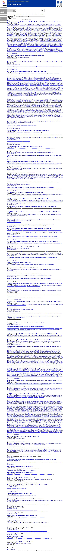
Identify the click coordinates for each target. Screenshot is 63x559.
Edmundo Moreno (17, 195)
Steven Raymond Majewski (58, 41)
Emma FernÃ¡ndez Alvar (16, 389)
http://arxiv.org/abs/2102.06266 (11, 249)
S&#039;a (59, 91)
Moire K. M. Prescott (55, 44)
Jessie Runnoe (31, 112)
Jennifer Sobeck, (36, 390)
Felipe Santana (22, 317)
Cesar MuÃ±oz (19, 169)
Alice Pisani (16, 367)
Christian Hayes (31, 137)
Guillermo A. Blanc (33, 26)
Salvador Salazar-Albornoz (53, 369)
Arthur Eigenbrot (25, 355)
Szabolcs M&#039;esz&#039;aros (57, 109)
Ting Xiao (53, 375)
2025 (43, 14)
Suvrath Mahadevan (52, 362)
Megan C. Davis (28, 30)
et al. (23, 203)
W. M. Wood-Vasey (43, 375)
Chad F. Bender (55, 403)
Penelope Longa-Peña (51, 254)
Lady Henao (47, 232)
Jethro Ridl (18, 368)
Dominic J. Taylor (10, 163)
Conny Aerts (20, 77)
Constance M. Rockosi (45, 368)
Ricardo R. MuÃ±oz (10, 176)
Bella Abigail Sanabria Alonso (49, 24)
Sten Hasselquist (36, 137)
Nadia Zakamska (50, 94)
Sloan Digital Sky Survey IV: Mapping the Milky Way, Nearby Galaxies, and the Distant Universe (24, 399)
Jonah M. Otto (60, 43)
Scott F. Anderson (15, 25)
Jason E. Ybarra (11, 376)
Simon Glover (47, 83)
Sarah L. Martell (30, 304)
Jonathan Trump (17, 93)
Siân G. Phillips (45, 163)
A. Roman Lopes (13, 369)
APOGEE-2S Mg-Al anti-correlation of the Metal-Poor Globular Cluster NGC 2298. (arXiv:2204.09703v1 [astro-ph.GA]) (29, 150)
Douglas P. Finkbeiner (14, 104)
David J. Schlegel (54, 370)
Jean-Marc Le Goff (38, 361)
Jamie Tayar (18, 49)
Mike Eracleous (47, 82)
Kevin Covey (53, 102)
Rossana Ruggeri (40, 369)
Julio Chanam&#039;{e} (47, 28)
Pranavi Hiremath (35, 36)
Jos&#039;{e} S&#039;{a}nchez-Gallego (45, 48)
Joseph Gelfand (49, 33)
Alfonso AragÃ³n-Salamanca (20, 402)
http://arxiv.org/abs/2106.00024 (11, 234)
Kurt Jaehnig (14, 360)
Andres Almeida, (23, 330)
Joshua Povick (41, 177)
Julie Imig (59, 85)
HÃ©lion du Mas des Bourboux (15, 409)
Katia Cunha (45, 175)
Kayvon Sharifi (24, 47)
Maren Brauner (35, 61)
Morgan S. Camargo (25, 61)
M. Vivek (24, 374)
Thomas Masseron (38, 328)
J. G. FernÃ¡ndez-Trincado (15, 328)
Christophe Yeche (16, 376)
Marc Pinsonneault (42, 44)
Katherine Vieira (24, 215)
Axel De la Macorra (25, 354)
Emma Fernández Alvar (16, 396)
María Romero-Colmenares (43, 254)
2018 (21, 14)
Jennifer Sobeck (9, 178)
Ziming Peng (32, 44)
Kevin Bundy (54, 351)
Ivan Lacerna (36, 86)
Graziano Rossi (32, 369)
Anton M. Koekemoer (57, 38)
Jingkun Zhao (14, 52)
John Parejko (55, 365)
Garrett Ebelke (20, 355)
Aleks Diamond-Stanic (42, 408)
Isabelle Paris (60, 365)
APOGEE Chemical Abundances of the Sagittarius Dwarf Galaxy (19, 386)
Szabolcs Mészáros (29, 214)
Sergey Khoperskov (19, 38)
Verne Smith (25, 231)
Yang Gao (14, 357)
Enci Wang (44, 374)
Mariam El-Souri (16, 322)
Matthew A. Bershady (16, 401)
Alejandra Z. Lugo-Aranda (50, 41)
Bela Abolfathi (22, 401)
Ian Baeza (8, 152)
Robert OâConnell (50, 175)
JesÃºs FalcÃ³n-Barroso (10, 356)
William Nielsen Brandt (51, 79)
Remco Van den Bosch (54, 373)
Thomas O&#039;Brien (39, 88)
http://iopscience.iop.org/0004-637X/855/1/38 (14, 331)
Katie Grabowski (20, 34)
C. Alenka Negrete (15, 43)
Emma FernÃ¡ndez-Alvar (11, 341)
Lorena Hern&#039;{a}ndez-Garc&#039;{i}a (16, 36)
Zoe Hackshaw (52, 105)
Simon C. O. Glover (57, 33)
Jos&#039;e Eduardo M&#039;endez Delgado (28, 81)
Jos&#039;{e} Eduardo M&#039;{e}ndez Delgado (54, 30)
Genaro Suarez (33, 372)
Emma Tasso (14, 49)
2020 (27, 14)
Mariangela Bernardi (13, 404)
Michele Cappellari (31, 352)
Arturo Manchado (45, 363)
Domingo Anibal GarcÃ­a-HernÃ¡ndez (52, 61)
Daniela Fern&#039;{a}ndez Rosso (16, 46)
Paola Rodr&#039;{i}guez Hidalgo (31, 45)
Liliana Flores (26, 32)
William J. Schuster (22, 341)
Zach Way (45, 51)
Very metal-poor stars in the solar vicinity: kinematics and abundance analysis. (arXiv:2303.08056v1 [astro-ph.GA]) (28, 130)
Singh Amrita (43, 99)
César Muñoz (9, 225)
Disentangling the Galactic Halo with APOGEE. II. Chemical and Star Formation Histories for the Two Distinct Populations (29, 339)
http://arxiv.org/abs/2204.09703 (11, 153)
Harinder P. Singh (23, 254)
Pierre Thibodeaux (29, 49)
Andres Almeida (21, 176)
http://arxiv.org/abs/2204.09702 (11, 159)
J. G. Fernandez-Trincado (15, 335)
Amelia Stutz (36, 48)
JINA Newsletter (2, 18)
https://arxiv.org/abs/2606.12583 (12, 58)
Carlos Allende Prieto (47, 341)
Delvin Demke (13, 103)
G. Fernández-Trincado (19, 121)
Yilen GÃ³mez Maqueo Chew (52, 405)
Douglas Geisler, (48, 342)
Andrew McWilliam (29, 388)
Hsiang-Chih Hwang (46, 85)
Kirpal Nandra (17, 88)
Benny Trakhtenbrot (52, 49)
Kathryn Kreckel (25, 39)
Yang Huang (41, 85)
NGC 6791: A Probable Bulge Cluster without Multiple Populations (19, 307)
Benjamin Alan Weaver (50, 374)
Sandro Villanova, (26, 178)
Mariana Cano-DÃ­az (49, 408)
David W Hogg (42, 36)
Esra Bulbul (27, 27)
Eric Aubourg (9, 349)
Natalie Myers (56, 87)
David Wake (31, 374)
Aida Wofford (61, 51)
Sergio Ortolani (36, 132)
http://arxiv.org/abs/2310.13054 (11, 123)
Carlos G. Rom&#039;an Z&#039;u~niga (23, 95)
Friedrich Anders (47, 99)
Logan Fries (59, 82)
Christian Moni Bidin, (22, 220)
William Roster (24, 46)
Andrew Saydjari (58, 112)
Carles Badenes (58, 25)
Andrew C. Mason (15, 137)
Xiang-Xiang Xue (41, 94)
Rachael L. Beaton (46, 137)
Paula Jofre (9, 37)
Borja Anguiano (26, 176)
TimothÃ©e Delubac (13, 354)
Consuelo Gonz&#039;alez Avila (12, 100)
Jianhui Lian (53, 40)
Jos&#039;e (55, 91)
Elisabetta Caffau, (38, 322)
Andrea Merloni (9, 42)
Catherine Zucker (27, 52)
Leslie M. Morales (42, 42)
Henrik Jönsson (51, 137)
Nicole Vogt (27, 374)
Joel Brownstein (22, 232)
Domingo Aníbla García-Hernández (17, 384)
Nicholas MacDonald (34, 362)
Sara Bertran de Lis (44, 350)
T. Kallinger (36, 360)
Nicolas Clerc (31, 353)
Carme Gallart (54, 174)
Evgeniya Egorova (31, 82)
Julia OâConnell (24, 297)
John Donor (14, 82)
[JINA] (59, 6)
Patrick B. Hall (16, 35)
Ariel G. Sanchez (16, 370)
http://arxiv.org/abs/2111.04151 (11, 185)
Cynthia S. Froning (14, 83)
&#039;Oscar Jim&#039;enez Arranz (49, 77)
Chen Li (42, 361)
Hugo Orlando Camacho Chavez (18, 352)
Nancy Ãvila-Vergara (34, 341)
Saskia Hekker (37, 35)
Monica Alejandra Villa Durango (28, 103)
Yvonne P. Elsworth (37, 355)
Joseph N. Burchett (34, 27)
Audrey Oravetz (55, 43)
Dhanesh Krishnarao (33, 39)
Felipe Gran (17, 231)
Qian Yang (45, 94)
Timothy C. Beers (44, 121)
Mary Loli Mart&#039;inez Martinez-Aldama (22, 109)
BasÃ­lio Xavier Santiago (31, 370)
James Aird (31, 24)
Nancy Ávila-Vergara (34, 383)
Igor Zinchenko (22, 52)
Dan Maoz (27, 87)
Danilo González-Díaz (10, 121)
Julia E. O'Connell (19, 230)
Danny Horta (37, 85)
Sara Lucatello (28, 362)
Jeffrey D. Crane (19, 407)
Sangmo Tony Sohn (19, 329)
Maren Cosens (28, 29)
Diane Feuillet (41, 137)
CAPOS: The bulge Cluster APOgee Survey (15, 166)
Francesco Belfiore (32, 350)
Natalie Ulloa (33, 50)
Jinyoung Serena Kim (35, 38)
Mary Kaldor (52, 37)
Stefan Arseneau (22, 25)
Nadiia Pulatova (12, 45)
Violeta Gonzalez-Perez (32, 358)
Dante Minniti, (18, 317)
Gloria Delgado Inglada (51, 389)
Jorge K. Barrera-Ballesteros (35, 100)
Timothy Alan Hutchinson (39, 359)
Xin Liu (13, 41)
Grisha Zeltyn (9, 95)
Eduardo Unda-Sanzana (42, 373)
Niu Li (48, 361)
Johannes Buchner (10, 80)
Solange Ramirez (30, 90)
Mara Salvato (35, 46)
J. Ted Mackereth (46, 362)
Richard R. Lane (26, 122)
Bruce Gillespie (58, 357)
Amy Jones (29, 360)
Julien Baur (17, 350)
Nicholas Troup (19, 50)
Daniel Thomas (12, 373)
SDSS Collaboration (10, 24)
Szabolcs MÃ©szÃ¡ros (45, 168)
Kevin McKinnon (31, 109)
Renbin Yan (40, 116)
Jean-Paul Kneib (54, 360)
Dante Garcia (27, 33)
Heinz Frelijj (31, 122)
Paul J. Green (34, 34)
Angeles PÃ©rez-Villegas (44, 264)
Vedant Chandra (56, 28)
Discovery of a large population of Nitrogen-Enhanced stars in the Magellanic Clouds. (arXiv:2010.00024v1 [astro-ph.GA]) (29, 278)
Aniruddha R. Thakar (23, 49)
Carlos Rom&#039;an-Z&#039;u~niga (13, 112)
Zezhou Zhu (18, 52)
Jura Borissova (57, 404)
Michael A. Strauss (16, 372)
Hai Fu (12, 357)
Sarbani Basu (50, 349)
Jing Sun (37, 372)
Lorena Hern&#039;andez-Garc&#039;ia (35, 106)
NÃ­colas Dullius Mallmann (38, 363)
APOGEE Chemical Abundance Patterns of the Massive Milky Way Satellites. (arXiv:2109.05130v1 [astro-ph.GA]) (27, 198)
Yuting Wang (41, 374)
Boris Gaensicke (48, 104)
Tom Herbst (59, 84)
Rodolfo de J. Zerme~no (33, 95)
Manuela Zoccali (54, 230)
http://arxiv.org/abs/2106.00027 (11, 239)
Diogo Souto (58, 47)
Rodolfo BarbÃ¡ (40, 297)
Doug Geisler (20, 57)
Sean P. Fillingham (40, 175)
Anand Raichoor (47, 367)
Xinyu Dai (59, 29)
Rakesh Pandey (30, 89)
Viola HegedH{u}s (55, 84)
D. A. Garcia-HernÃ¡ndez (30, 357)
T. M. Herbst (43, 35)
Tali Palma (48, 253)
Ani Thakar (26, 92)
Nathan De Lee (35, 30)
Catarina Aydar (51, 25)
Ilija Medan (37, 87)
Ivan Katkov (11, 38)
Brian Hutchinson (16, 107)
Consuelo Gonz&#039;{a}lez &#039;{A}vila (34, 25)
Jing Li (50, 86)
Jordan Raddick (49, 111)
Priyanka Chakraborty (38, 28)
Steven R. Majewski (24, 177)
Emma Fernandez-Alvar (27, 356)
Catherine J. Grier (48, 358)
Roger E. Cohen (50, 163)
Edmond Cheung (50, 352)
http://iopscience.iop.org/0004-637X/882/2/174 (14, 299)
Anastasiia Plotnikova (48, 44)
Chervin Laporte (28, 40)
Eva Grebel (19, 105)
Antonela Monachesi (21, 122)
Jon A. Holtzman (32, 85)
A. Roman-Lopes (48, 45)
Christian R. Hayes (15, 174)
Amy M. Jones (45, 37)
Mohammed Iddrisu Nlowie (44, 43)
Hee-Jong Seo (29, 371)
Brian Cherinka (57, 80)
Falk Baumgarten (12, 350)
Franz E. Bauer (45, 78)
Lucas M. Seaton (15, 47)
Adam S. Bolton (23, 351)
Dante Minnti (11, 330)
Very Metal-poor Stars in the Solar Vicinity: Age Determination (18, 141)
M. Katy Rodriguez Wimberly (41, 45)
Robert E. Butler (42, 27)
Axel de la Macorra (13, 408)
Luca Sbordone (43, 322)
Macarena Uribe (9, 73)
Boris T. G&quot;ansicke (20, 83)
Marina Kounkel (17, 39)
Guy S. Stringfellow (31, 48)
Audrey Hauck (23, 35)
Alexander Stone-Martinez (24, 48)
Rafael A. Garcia (19, 357)
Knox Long (31, 41)
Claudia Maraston (50, 363)
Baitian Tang (12, 122)
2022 (33, 14)
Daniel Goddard (17, 358)
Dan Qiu (26, 90)
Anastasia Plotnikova (10, 132)
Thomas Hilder (28, 36)
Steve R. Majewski (40, 341)
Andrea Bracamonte (55, 26)
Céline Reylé (19, 305)
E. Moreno (28, 330)
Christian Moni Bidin (10, 26)
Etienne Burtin (58, 351)
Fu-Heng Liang (35, 108)
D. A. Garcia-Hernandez (48, 335)
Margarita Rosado (60, 177)
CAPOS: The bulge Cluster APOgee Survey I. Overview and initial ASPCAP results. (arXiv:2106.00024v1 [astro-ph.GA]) (29, 228)
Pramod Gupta (9, 35)
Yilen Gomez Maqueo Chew (24, 358)
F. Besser (54, 100)
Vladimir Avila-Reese (15, 349)
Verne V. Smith (59, 174)
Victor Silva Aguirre (58, 371)
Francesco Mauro (56, 121)
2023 (37, 14)
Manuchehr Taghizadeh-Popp (55, 48)
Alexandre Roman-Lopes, (58, 269)
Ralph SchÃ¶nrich (13, 371)
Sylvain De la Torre (31, 354)
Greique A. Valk (56, 50)
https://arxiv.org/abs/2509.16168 (12, 69)
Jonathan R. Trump (24, 50)
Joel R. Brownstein (20, 27)
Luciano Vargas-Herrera (15, 51)
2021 (30, 14)
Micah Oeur (45, 88)
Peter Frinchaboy (32, 32)
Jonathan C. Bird (18, 26)
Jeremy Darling (12, 30)
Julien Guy (61, 358)
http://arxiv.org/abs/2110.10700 (11, 190)
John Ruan (36, 369)
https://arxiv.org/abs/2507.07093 (12, 118)
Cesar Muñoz (17, 189)
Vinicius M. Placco (39, 269)
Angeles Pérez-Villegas (10, 238)
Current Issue (1, 7)
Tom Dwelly (22, 82)
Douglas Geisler (20, 73)
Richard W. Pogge (53, 89)
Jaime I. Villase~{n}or (40, 51)
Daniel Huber (33, 359)
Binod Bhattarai (58, 78)
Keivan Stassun (54, 316)
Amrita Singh (38, 47)
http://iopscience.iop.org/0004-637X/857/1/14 (14, 319)
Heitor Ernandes (12, 62)
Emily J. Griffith (48, 34)
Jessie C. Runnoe (44, 90)
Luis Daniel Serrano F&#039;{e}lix (54, 32)
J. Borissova (27, 351)
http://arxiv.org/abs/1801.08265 (11, 337)
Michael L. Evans (59, 355)
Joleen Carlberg (21, 80)
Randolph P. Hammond (37, 84)
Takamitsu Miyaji (31, 42)
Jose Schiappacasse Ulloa (54, 329)
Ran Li (51, 361)
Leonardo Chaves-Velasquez (24, 195)
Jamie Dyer (34, 409)
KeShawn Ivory (9, 360)
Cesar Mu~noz (39, 68)
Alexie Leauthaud (32, 361)
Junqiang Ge (42, 33)
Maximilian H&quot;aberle (25, 84)
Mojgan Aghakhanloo (17, 24)
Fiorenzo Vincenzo (32, 178)
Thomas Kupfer (55, 39)
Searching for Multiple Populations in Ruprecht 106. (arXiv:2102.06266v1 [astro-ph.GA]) (23, 246)
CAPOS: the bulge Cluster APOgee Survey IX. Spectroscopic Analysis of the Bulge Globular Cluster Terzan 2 (26, 71)
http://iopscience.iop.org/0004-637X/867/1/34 (14, 311)
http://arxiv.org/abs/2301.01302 (11, 139)
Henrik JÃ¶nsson (28, 175)
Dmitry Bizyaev (26, 26)
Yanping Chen (41, 352)
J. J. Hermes (49, 35)
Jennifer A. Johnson (24, 360)
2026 (15, 15)
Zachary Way (50, 93)
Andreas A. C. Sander (53, 46)
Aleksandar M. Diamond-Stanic (38, 354)
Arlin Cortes (22, 29)
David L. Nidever (30, 43)
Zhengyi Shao (43, 371)
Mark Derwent (49, 81)
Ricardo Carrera (48, 316)
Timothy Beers (13, 5)
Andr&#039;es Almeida (34, 77)
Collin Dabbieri (53, 29)
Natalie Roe (9, 369)
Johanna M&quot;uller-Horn (11, 110)
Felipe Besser (54, 78)
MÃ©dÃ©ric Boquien (51, 404)
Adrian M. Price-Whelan (16, 90)
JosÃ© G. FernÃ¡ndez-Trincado (17, 61)
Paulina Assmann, (34, 297)
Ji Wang (46, 115)
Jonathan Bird (14, 79)
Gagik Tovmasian (46, 49)
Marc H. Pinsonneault (47, 89)
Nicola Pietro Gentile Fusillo (42, 32)
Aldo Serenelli (33, 371)
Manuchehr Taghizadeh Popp (23, 111)
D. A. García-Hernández (42, 231)
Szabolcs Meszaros (30, 335)
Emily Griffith (37, 105)
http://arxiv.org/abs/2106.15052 (11, 226)
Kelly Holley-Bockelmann (13, 359)
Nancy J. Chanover (35, 405)
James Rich (9, 368)
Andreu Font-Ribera (52, 356)
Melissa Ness (26, 43)
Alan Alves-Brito (52, 253)
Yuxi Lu (16, 87)
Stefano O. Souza (38, 285)
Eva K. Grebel (27, 34)
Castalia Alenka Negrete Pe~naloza (38, 89)
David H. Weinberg (25, 174)
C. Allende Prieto (22, 315)
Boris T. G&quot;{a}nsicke (11, 33)
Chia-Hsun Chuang (14, 353)
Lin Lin (14, 362)
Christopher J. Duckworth (24, 409)
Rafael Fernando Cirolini (25, 353)
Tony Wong (26, 94)
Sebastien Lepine (35, 40)
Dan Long (25, 41)
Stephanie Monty (36, 42)
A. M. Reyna (60, 367)
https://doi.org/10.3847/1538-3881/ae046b (13, 64)
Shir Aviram (45, 25)
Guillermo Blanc (14, 101)
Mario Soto (15, 122)
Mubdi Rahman (42, 367)
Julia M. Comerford (42, 353)
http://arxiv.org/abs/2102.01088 (11, 260)
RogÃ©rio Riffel (28, 368)
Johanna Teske (35, 316)
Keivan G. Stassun (27, 91)
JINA (0, 17)
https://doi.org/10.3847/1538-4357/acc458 (13, 128)
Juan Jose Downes (50, 354)
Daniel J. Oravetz (28, 365)
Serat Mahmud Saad (30, 46)
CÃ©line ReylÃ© (58, 290)
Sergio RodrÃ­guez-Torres (52, 368)
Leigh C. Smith (43, 285)
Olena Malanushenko (24, 363)
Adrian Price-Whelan (31, 111)
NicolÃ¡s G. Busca (10, 352)
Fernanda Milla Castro (29, 28)
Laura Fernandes (9, 137)
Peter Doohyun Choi (14, 406)
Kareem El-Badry (36, 82)
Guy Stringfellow (46, 91)
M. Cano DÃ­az (25, 352)
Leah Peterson (37, 44)
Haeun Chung (19, 353)
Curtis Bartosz (46, 349)
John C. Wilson (56, 51)
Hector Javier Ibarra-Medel (53, 85)
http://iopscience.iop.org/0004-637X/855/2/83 (14, 324)
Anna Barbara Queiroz (43, 111)
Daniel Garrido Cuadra (38, 407)
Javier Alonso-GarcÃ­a (45, 401)
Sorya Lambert (21, 40)
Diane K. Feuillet (44, 174)
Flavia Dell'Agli (54, 335)
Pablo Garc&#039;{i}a (34, 33)
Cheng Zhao (44, 376)
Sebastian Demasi (38, 81)
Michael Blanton (11, 351)
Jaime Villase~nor (40, 93)
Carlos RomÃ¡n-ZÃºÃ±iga (21, 369)
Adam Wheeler (13, 94)
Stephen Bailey (25, 349)
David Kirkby (46, 360)
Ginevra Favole (21, 356)
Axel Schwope (24, 371)
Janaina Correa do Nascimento (54, 353)
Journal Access (2, 11)
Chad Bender (50, 78)
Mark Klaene (50, 360)
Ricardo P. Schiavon (26, 137)
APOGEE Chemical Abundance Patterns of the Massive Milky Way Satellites (21, 172)
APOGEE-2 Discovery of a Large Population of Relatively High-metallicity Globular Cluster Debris (25, 192)
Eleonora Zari (55, 94)
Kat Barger (34, 78)
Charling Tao (53, 372)
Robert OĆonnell (45, 201)
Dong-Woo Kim (26, 38)
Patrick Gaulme (44, 357)
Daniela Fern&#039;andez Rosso (24, 112)
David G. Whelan (19, 375)
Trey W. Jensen (18, 360)
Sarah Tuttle (29, 50)
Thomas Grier (54, 358)
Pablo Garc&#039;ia (28, 83)
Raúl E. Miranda (58, 232)
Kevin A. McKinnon (33, 87)
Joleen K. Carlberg (56, 27)
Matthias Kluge (49, 38)
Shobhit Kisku (56, 137)
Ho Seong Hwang (45, 359)
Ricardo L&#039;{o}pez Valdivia (49, 50)
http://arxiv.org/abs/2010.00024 (11, 281)
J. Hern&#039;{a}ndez (57, 35)
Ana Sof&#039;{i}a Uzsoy (39, 50)
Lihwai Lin (11, 362)
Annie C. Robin (11, 195)
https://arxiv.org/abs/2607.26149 (12, 53)
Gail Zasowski (59, 94)
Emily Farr (55, 82)
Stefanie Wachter (45, 93)
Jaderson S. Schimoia (44, 370)
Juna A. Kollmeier (10, 39)
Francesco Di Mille (35, 408)
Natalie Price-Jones (31, 367)
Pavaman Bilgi (9, 79)
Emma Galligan (20, 33)
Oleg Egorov (26, 82)
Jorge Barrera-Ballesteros (40, 349)
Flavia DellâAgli (57, 328)
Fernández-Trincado (26, 248)
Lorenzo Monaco (38, 225)
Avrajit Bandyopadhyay (28, 78)
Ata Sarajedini (24, 225)
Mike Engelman (42, 82)
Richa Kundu (28, 254)
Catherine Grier (41, 34)
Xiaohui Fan (19, 32)
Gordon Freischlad (57, 356)
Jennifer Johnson (23, 37)
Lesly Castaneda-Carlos (32, 80)
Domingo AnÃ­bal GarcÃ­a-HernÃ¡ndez (21, 342)
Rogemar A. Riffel (23, 368)
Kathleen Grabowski (39, 358)
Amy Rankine (36, 90)
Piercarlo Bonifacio (33, 322)
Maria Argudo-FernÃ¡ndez (29, 402)
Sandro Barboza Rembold (54, 367)
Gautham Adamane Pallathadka (12, 44)
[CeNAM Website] (4, 5)
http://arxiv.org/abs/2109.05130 (11, 204)
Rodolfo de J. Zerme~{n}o (34, 52)
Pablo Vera (20, 51)
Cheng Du (58, 354)
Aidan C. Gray (19, 84)
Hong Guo (57, 358)
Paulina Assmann (30, 309)
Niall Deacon (42, 30)
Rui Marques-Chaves (57, 363)
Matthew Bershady (38, 350)
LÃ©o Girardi (13, 358)
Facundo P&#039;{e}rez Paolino (25, 44)
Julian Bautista (21, 350)
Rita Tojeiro (21, 373)
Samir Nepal (18, 110)
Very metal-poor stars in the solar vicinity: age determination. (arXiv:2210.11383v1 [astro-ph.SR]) (24, 146)
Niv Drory (18, 82)
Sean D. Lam (14, 40)
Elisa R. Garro (36, 152)
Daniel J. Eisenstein (31, 355)
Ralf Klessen (42, 38)
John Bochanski (36, 79)
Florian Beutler (18, 404)
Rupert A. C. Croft (25, 407)
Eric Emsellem (42, 355)
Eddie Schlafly (50, 370)
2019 (24, 14)
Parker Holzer (42, 315)
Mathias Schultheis (19, 371)
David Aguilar (25, 24)
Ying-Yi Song (54, 47)
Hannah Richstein (13, 368)
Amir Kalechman (58, 37)
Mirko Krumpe (41, 39)
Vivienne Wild (28, 375)
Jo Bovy (49, 26)
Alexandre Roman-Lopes (11, 87)
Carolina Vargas (33, 225)
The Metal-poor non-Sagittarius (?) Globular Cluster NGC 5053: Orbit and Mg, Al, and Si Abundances (25, 326)
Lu (40, 41)
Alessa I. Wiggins (21, 94)
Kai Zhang (40, 376)
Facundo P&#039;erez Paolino (51, 110)
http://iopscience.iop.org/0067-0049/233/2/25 (13, 378)
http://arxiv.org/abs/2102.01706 (11, 255)
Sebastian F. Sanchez (47, 112)
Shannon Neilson (21, 43)
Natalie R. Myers (9, 43)
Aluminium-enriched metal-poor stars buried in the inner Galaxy (19, 262)
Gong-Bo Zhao (48, 376)
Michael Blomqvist (17, 351)
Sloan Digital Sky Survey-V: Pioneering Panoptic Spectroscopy (18, 75)
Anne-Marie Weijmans (50, 51)
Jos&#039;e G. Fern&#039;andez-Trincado (30, 68)
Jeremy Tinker (17, 373)
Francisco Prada (20, 367)
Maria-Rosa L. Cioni (34, 175)
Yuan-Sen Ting (35, 49)
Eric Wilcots (24, 375)
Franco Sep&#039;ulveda (55, 73)
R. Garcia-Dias (24, 357)
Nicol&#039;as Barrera (25, 57)
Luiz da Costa (57, 406)
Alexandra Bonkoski (42, 26)
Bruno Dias (11, 82)
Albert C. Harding (49, 84)
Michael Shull (53, 371)
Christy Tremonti (25, 373)
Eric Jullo (32, 360)
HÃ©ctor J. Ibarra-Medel (52, 359)
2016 (15, 14)
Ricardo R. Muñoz (59, 201)
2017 (18, 14)
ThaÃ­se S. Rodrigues (59, 368)
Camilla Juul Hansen (10, 322)
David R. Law (27, 361)
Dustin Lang (18, 361)
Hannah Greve (27, 105)
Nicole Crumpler (57, 102)
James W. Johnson (15, 37)
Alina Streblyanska (21, 372)
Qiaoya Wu (30, 94)
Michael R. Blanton (30, 79)
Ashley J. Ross (27, 369)
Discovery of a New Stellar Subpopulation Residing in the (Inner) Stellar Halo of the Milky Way (24, 288)
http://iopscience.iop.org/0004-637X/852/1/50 (14, 344)
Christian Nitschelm (36, 43)
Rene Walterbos (36, 374)
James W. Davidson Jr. (20, 30)
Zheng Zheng (12, 117)
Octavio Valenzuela (20, 178)
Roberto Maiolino (11, 363)
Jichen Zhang (9, 52)
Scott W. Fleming (45, 356)
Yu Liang (58, 361)
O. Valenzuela (48, 373)
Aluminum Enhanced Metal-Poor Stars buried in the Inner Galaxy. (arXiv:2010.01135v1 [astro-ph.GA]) (25, 273)
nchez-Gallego (9, 92)
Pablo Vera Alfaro (28, 77)
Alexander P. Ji (37, 107)
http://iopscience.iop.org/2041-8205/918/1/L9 (14, 222)
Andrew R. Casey (10, 28)
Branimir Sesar (38, 371)
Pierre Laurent (23, 361)
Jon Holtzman (49, 36)
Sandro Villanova (33, 51)
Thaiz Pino (49, 73)
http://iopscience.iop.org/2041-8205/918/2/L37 (14, 196)
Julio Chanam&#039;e (46, 80)
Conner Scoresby (9, 47)
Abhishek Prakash (25, 367)
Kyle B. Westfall (13, 375)
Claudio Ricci (40, 90)
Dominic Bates (55, 349)
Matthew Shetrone (23, 175)
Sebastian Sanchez (50, 90)
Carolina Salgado (9, 57)
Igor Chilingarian (15, 29)
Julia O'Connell (43, 225)
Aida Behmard (46, 100)
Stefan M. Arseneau (58, 77)
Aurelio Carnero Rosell (23, 405)
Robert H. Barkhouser (39, 78)
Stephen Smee (14, 91)
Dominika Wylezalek (35, 94)
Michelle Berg (51, 100)
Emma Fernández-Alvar (10, 383)
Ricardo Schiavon (16, 176)
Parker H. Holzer (25, 359)
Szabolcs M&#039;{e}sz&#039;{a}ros (18, 42)
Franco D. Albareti (27, 401)
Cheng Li (45, 361)
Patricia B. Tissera (10, 389)
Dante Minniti (26, 42)
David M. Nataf (31, 163)
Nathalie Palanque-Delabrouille (45, 365)
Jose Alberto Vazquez (14, 374)
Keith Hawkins (30, 35)
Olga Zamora (40, 316)
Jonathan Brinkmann (43, 351)
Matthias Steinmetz (12, 48)
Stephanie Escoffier (53, 355)
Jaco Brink (13, 27)
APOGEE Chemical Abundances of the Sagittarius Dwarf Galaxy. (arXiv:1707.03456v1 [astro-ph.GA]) (25, 393)
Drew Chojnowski (19, 406)
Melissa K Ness (27, 88)
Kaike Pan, (41, 195)
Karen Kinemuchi (40, 360)
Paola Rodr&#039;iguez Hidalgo (15, 85)
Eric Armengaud (35, 402)
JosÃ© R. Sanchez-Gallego (23, 370)
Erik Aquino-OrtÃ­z (13, 402)
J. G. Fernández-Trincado (36, 395)
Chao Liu (21, 362)
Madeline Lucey (43, 41)
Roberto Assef (9, 78)
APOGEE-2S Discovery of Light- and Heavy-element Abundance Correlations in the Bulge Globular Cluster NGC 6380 (28, 217)
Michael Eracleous (12, 32)
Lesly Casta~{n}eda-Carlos (19, 28)
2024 (40, 14)
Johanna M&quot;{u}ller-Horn (58, 42)
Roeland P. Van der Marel (26, 115)
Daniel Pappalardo (25, 89)
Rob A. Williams (33, 375)
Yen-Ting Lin (17, 362)
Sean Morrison (47, 42)
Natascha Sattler (60, 90)
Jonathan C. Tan (9, 49)
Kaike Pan (18, 44)
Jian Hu (29, 359)
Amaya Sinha (42, 47)
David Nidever (26, 110)
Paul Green (44, 358)
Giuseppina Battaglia (40, 389)
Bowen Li (47, 40)
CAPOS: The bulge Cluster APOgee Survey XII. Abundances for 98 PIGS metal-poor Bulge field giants (25, 55)
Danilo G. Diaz (12, 158)
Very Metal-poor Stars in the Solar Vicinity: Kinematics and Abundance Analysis (21, 125)
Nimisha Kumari (47, 39)
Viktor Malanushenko (31, 363)
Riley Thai (22, 92)
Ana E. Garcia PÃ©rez (38, 357)
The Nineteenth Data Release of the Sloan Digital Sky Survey (18, 97)
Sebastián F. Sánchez (58, 383)
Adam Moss (51, 42)
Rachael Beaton (39, 174)
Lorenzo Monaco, (25, 309)
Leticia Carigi (49, 27)
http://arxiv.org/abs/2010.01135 (11, 276)
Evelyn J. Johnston (31, 37)
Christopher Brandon (44, 79)
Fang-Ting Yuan (22, 376)
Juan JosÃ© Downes (59, 408)
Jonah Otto (58, 88)
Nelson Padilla (38, 365)
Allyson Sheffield (29, 47)
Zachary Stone (18, 48)
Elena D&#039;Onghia (45, 29)
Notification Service (2, 12)
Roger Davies (59, 407)
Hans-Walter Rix (15, 77)
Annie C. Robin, (9, 291)
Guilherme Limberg (40, 108)
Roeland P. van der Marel (28, 93)
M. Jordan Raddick (18, 45)
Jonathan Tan (17, 114)
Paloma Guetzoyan (56, 34)
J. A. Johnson (56, 315)
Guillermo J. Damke (49, 407)
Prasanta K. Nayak (22, 88)
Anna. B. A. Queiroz (26, 194)
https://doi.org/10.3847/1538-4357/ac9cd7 (13, 144)
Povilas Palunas (16, 89)
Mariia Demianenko (44, 81)
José (15, 121)
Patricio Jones (38, 37)
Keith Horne (56, 36)
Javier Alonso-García (12, 231)
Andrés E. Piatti (44, 253)
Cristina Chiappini (37, 102)
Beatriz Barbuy (9, 61)
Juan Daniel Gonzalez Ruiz (11, 34)
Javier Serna (20, 47)
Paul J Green (61, 83)
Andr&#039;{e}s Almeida (39, 24)
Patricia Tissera (43, 342)
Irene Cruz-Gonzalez (36, 29)
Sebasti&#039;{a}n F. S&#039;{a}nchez (43, 46)
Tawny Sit (45, 47)
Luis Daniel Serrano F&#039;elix (40, 104)
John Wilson (17, 94)
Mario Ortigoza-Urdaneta (54, 194)
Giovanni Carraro (19, 132)
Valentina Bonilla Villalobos (27, 51)
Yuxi (36, 41)
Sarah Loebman (19, 41)
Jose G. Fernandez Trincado (57, 114)
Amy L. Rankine (23, 45)
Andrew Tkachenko (40, 49)
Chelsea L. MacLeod (40, 362)
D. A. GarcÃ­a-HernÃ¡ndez (30, 315)
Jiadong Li (41, 40)
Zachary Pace (34, 365)
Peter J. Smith (50, 47)
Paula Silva (34, 47)
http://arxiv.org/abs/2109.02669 (11, 209)
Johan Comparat (48, 102)
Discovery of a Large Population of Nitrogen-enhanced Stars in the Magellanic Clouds (22, 267)
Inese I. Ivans (58, 359)
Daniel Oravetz (50, 43)
